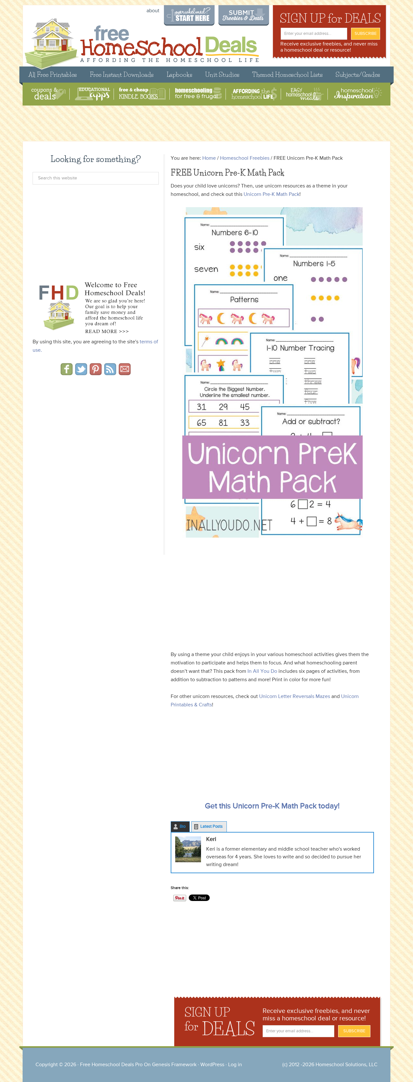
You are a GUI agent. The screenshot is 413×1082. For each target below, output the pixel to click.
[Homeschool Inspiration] (357, 94)
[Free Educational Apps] (92, 94)
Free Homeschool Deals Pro (111, 1064)
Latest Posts (211, 826)
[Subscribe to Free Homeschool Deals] (110, 373)
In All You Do (262, 671)
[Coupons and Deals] (48, 94)
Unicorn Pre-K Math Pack (271, 194)
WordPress (212, 1064)
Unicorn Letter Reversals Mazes (294, 696)
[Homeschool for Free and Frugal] (198, 94)
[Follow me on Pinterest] (95, 373)
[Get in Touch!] (124, 373)
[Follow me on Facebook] (66, 373)
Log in (235, 1064)
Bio (183, 826)
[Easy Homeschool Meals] (305, 94)
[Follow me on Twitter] (81, 373)
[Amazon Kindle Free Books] (142, 94)
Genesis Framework (174, 1064)
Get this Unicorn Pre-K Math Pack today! (272, 806)
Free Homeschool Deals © (141, 40)
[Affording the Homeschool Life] (254, 94)
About (152, 11)
